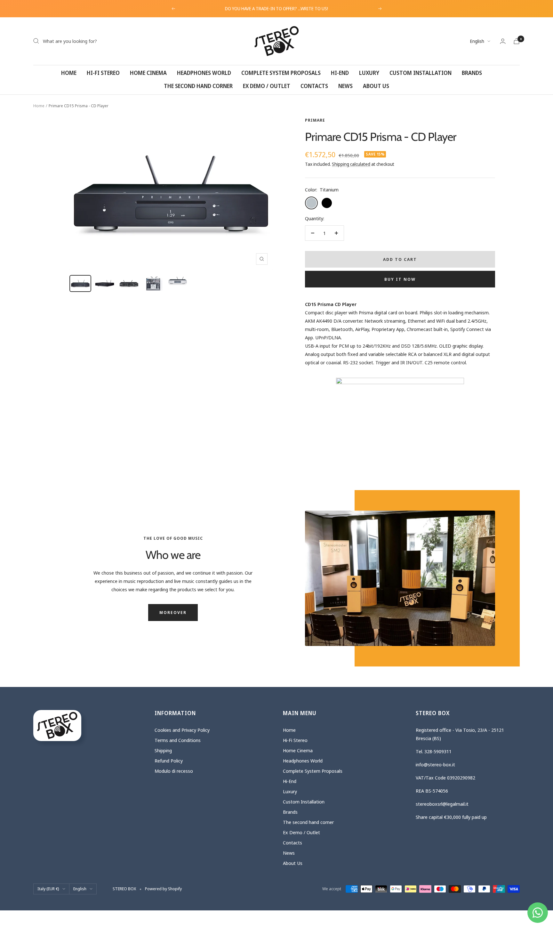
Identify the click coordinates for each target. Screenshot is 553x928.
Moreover (173, 612)
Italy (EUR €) (48, 889)
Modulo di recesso (174, 771)
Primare (315, 120)
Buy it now (400, 279)
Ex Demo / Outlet (266, 86)
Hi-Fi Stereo (103, 73)
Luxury (369, 73)
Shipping (163, 750)
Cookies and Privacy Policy (182, 730)
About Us (376, 86)
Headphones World (204, 73)
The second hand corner (198, 86)
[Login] (503, 41)
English (477, 41)
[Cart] (516, 41)
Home (68, 73)
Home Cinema (148, 73)
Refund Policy (169, 760)
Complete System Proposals (281, 73)
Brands (472, 73)
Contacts (314, 86)
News (345, 86)
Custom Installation (420, 73)
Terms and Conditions (178, 740)
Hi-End (340, 73)
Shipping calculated (351, 164)
